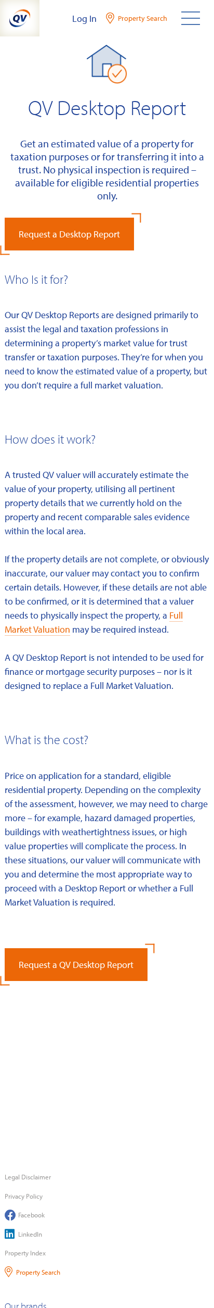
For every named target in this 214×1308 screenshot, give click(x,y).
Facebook (31, 1215)
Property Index (25, 1253)
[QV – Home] (19, 18)
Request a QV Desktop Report (76, 965)
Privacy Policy (24, 1196)
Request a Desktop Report (69, 234)
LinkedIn (30, 1234)
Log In (84, 18)
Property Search (38, 1272)
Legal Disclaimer (28, 1177)
